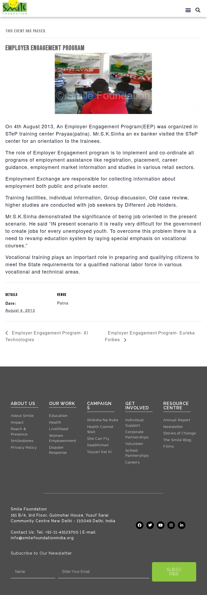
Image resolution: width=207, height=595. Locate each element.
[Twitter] (150, 525)
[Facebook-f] (139, 525)
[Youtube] (160, 525)
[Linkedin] (181, 525)
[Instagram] (171, 525)
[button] (188, 9)
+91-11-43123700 (62, 532)
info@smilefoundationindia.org (42, 538)
